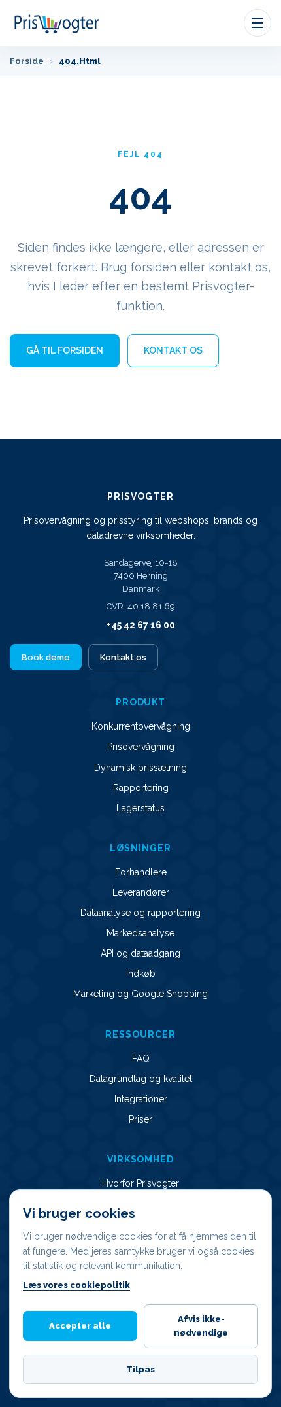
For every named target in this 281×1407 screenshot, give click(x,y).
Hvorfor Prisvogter (140, 1183)
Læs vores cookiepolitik (76, 1285)
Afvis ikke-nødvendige (201, 1326)
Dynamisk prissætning (140, 767)
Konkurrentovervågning (140, 726)
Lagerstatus (140, 808)
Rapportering (141, 788)
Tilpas (140, 1369)
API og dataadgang (140, 953)
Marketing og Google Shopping (140, 994)
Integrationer (140, 1099)
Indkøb (141, 973)
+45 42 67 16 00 (141, 625)
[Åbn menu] (257, 23)
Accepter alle (80, 1326)
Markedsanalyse (140, 933)
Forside (27, 61)
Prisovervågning (140, 746)
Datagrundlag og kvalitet (141, 1079)
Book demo (46, 657)
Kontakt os (173, 350)
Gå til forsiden (64, 350)
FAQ (141, 1058)
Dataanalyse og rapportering (140, 912)
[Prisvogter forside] (57, 23)
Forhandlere (141, 872)
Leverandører (140, 892)
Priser (140, 1119)
